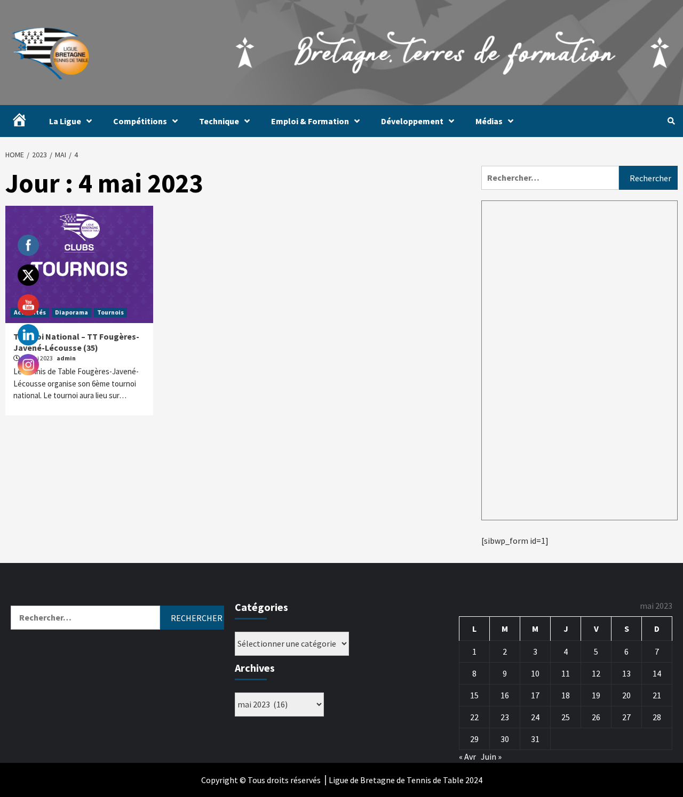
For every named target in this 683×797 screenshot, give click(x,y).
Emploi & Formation (310, 121)
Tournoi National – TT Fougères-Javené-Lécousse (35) (76, 342)
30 (505, 739)
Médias (489, 121)
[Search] (671, 121)
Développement (412, 121)
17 (535, 695)
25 (565, 717)
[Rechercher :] (550, 178)
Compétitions (140, 121)
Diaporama (71, 312)
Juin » (491, 756)
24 (535, 717)
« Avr (467, 756)
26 (596, 717)
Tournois (110, 312)
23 (505, 717)
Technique (219, 121)
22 (474, 717)
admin (66, 358)
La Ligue (65, 121)
